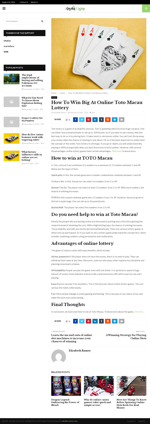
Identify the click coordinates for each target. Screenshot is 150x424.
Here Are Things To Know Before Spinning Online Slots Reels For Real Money (131, 403)
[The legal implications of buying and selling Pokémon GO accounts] (11, 79)
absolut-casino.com (69, 421)
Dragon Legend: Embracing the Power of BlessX (65, 402)
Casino (54, 97)
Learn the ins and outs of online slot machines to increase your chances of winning (71, 338)
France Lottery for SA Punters (32, 119)
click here (138, 311)
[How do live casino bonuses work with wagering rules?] (11, 138)
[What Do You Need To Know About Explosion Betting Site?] (11, 102)
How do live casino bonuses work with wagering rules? (32, 137)
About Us (34, 2)
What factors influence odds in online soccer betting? (32, 156)
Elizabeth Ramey (59, 112)
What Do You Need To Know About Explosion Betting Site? (32, 102)
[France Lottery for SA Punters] (11, 122)
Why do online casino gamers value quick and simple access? (97, 402)
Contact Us (24, 2)
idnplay (7, 40)
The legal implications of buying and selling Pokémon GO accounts (32, 80)
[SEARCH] (42, 21)
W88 (6, 51)
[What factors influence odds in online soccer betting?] (11, 156)
